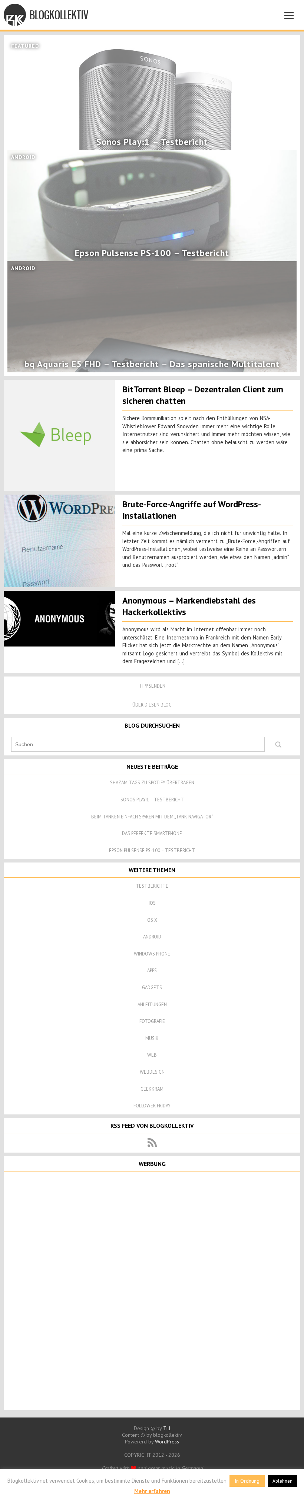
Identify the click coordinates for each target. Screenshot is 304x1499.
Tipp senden (152, 686)
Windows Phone (152, 954)
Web (152, 1055)
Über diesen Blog (152, 705)
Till (167, 1428)
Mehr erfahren (152, 1491)
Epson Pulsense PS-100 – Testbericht (152, 850)
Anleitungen (152, 1004)
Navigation (291, 17)
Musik (152, 1038)
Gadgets (152, 987)
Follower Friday (152, 1106)
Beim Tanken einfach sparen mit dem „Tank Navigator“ (152, 817)
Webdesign (152, 1072)
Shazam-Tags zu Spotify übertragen (152, 783)
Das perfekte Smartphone (152, 833)
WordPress (167, 1441)
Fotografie (152, 1021)
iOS (152, 903)
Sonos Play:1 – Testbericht (152, 800)
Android (152, 937)
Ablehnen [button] (282, 1481)
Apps (152, 970)
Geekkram (152, 1089)
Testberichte (152, 886)
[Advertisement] (152, 1290)
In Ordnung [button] (247, 1481)
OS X (152, 920)
